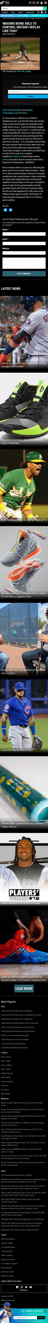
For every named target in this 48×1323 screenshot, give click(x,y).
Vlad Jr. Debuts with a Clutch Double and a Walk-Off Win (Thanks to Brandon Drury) (21, 1130)
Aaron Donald (6, 1057)
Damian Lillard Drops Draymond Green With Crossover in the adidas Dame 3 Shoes (23, 1117)
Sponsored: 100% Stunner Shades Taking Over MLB (20, 1230)
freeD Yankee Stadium (12, 110)
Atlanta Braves (6, 1268)
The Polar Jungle (23, 71)
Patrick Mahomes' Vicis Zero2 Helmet (15, 1039)
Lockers (5, 12)
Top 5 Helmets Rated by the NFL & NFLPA (16, 1175)
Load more (24, 988)
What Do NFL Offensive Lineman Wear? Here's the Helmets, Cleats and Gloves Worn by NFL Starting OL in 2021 (23, 1187)
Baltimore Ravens (7, 1276)
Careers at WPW (7, 1296)
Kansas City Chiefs (8, 1260)
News (20, 12)
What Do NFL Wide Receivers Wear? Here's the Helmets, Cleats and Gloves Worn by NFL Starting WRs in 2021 (21, 1224)
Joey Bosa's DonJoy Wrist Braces (13, 1044)
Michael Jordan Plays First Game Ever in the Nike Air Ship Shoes (22, 1104)
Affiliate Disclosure (8, 1300)
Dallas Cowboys (7, 1255)
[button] (41, 2)
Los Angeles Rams (8, 1247)
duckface (16, 156)
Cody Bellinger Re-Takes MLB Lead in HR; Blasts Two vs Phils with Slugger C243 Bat (23, 1137)
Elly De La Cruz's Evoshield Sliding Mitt (15, 1035)
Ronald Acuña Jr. (8, 16)
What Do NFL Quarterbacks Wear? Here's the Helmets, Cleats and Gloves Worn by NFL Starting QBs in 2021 (23, 1194)
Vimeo (24, 113)
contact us (32, 1321)
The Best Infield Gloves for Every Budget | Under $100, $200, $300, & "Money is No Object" (23, 1214)
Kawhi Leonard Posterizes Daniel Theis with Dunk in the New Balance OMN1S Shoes (23, 1144)
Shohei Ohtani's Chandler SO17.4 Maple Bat (17, 1019)
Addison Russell (7, 1073)
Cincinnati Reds (6, 1251)
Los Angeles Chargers (9, 1264)
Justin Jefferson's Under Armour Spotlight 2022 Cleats (21, 1015)
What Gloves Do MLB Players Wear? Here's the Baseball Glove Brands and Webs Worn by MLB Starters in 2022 (23, 1180)
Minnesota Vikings (8, 1239)
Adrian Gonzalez (7, 1082)
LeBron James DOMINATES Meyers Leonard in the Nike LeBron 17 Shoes (21, 1150)
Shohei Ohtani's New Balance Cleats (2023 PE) (18, 1031)
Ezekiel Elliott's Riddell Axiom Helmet (14, 1048)
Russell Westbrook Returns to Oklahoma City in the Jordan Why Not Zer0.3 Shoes (22, 1124)
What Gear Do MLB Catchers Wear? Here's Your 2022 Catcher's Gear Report (20, 1200)
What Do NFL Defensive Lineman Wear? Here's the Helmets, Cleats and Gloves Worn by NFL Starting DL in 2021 (23, 1207)
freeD (32, 197)
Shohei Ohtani (23, 16)
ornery (5, 159)
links (33, 18)
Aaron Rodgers (6, 1065)
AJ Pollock (5, 1090)
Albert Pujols (5, 1094)
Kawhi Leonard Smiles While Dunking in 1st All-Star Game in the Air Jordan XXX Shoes (23, 1110)
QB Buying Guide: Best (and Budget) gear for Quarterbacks (22, 1219)
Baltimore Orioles (7, 1272)
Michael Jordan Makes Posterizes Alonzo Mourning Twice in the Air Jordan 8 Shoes (23, 1163)
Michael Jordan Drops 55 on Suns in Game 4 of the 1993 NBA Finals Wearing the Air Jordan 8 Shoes (23, 1157)
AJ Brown (4, 1086)
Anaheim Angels (7, 1243)
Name (5, 229)
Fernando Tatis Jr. (39, 16)
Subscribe (30, 12)
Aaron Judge (5, 1061)
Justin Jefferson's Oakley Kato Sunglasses (16, 1011)
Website (5, 248)
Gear (13, 12)
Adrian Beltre (5, 1077)
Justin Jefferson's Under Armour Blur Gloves (17, 1027)
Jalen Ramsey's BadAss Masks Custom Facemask (19, 1023)
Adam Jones (5, 1069)
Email (5, 239)
